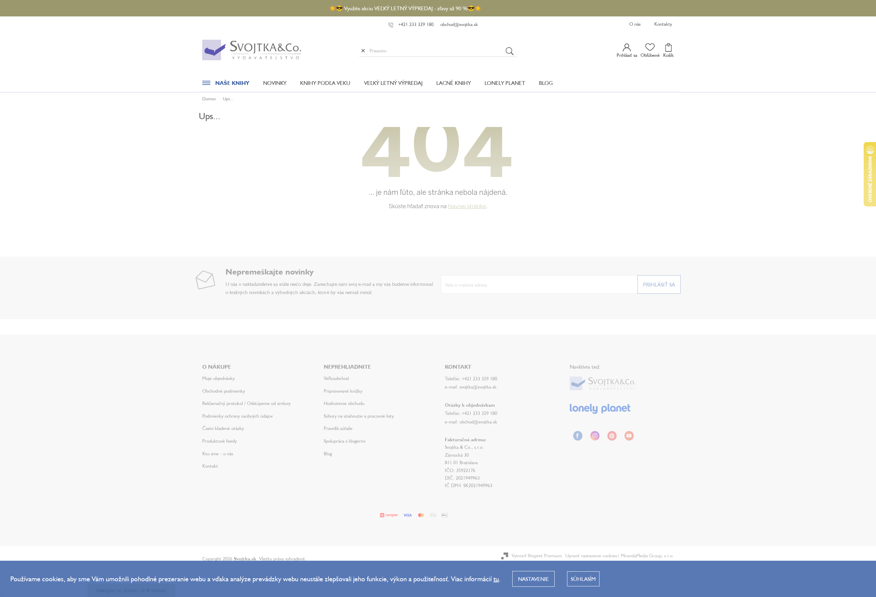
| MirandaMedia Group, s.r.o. (645, 555)
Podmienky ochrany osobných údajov (237, 416)
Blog (328, 453)
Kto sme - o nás (217, 453)
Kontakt (210, 466)
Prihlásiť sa (659, 284)
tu (496, 578)
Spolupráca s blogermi (344, 441)
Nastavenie (533, 578)
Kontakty (663, 24)
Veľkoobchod (336, 378)
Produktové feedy (219, 441)
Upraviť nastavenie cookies (591, 555)
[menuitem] (225, 85)
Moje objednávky (218, 378)
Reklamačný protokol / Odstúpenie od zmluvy (246, 403)
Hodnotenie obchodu (344, 403)
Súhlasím (583, 578)
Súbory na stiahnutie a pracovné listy (359, 416)
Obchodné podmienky (223, 391)
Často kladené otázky (223, 428)
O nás (635, 24)
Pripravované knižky (343, 391)
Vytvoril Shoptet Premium (537, 555)
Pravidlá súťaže (338, 428)
